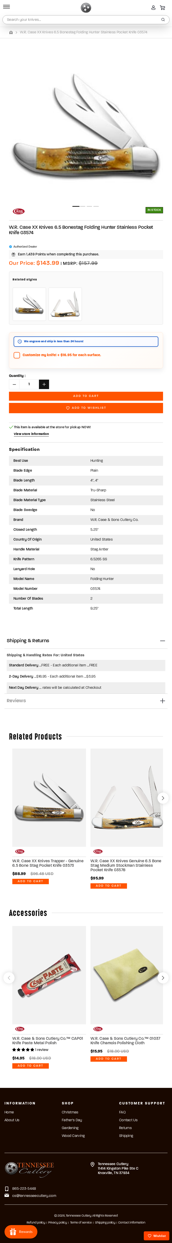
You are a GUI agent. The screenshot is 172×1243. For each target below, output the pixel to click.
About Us (11, 1120)
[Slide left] (9, 978)
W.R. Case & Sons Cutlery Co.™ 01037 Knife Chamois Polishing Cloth (125, 1041)
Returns (125, 1128)
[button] (6, 7)
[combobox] (86, 19)
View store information (31, 434)
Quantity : (17, 376)
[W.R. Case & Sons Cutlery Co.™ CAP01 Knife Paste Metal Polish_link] (49, 975)
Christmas (70, 1112)
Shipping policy (105, 1222)
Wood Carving (73, 1136)
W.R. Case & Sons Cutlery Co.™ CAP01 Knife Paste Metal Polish (47, 1041)
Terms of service (81, 1222)
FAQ (122, 1112)
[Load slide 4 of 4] (96, 206)
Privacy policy (57, 1222)
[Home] (11, 32)
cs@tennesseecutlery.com (34, 1196)
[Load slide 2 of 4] (82, 206)
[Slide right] (163, 798)
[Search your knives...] (163, 19)
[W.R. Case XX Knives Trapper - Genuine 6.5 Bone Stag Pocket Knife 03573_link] (49, 798)
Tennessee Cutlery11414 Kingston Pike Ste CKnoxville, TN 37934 (118, 1168)
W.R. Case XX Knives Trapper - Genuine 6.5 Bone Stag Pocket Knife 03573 (48, 863)
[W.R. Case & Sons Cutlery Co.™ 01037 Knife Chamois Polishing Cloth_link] (127, 975)
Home (9, 1112)
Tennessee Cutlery (78, 1215)
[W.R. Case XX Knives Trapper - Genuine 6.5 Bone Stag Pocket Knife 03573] (29, 304)
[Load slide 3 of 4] (89, 206)
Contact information (131, 1222)
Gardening (70, 1128)
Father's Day (72, 1120)
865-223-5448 (24, 1189)
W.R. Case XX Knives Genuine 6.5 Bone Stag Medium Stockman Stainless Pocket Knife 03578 (125, 865)
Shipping (126, 1136)
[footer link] (29, 1169)
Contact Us (128, 1120)
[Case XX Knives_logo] (18, 211)
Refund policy (36, 1222)
